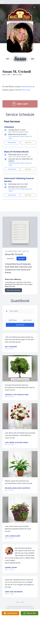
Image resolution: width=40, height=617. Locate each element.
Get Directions (12, 142)
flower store (25, 89)
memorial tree (27, 86)
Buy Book (21, 258)
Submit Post (20, 325)
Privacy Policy (14, 608)
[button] (20, 368)
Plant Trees (28, 142)
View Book (10, 258)
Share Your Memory (13, 290)
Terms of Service (25, 608)
